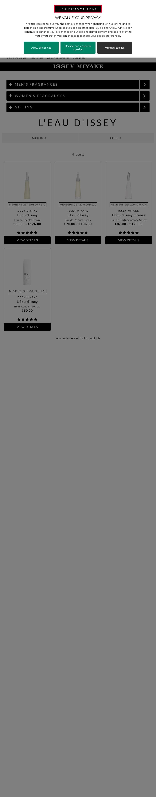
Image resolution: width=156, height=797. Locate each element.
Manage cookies (115, 47)
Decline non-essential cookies (78, 47)
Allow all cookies (41, 47)
